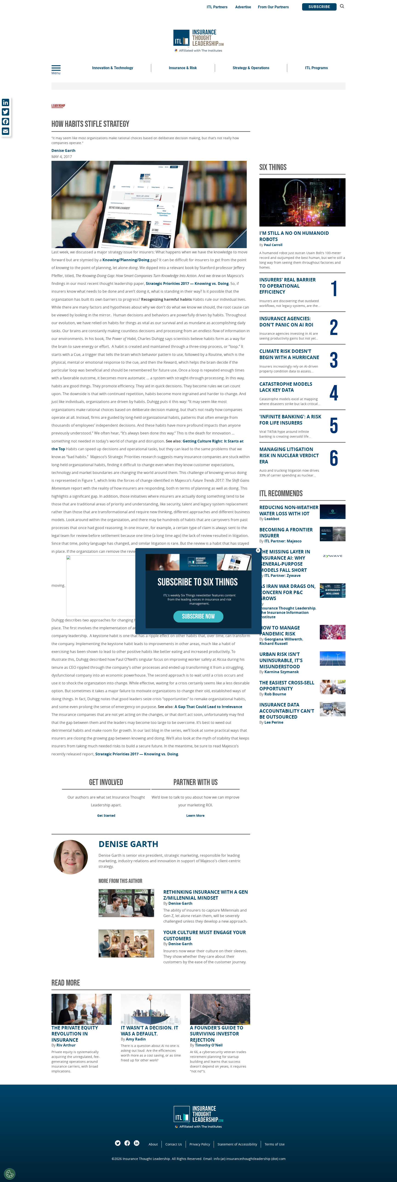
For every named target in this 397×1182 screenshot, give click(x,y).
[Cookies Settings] (9, 1174)
